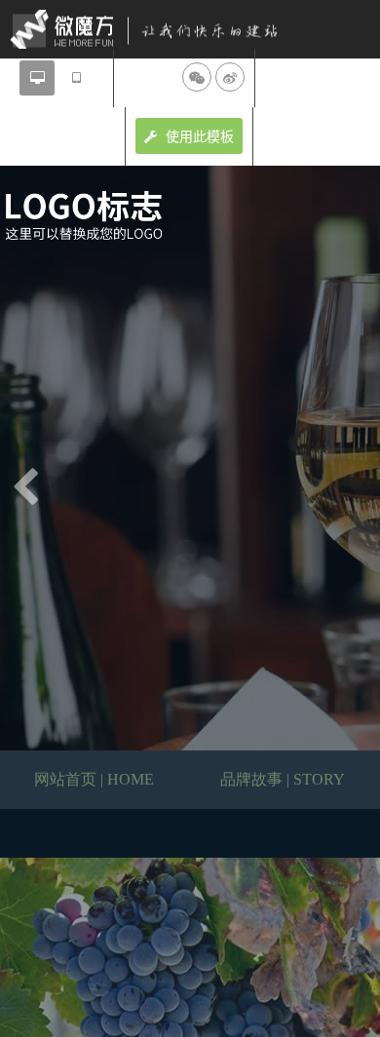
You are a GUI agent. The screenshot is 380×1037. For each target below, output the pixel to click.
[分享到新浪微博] (230, 77)
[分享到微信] (196, 77)
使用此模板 (198, 136)
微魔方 (161, 29)
